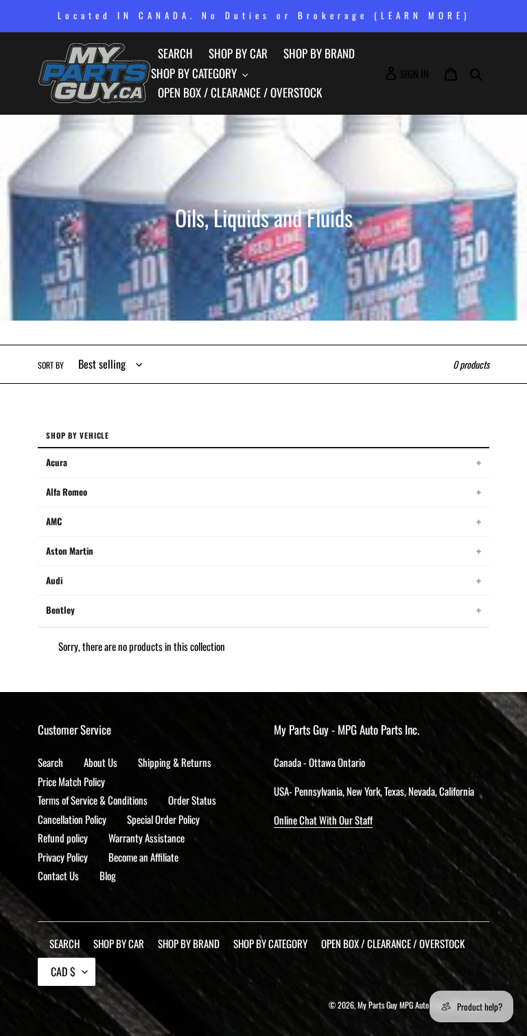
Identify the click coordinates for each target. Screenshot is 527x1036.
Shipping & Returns (174, 762)
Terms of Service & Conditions (93, 799)
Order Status (192, 799)
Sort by (51, 365)
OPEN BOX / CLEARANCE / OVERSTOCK (393, 943)
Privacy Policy (63, 856)
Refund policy (63, 837)
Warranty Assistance (146, 837)
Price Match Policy (71, 781)
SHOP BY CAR (118, 943)
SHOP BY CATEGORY (270, 943)
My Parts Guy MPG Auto (393, 1005)
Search (50, 762)
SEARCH (64, 943)
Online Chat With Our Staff (323, 819)
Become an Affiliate (143, 856)
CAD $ (63, 971)
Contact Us (58, 875)
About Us (100, 762)
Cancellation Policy (72, 819)
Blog (107, 875)
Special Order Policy (163, 819)
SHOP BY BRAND (189, 943)
